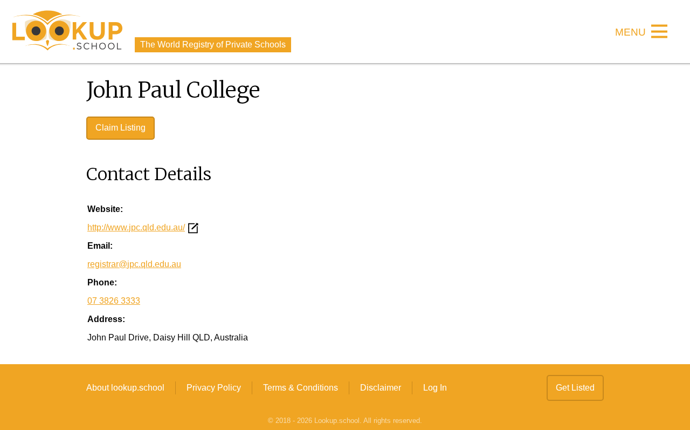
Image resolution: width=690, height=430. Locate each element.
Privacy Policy (214, 387)
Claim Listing (120, 127)
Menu (630, 32)
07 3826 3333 (113, 300)
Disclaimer (380, 387)
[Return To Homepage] (67, 31)
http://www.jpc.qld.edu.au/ (136, 227)
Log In (435, 387)
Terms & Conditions (300, 387)
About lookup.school (125, 387)
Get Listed (575, 387)
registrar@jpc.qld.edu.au (134, 264)
